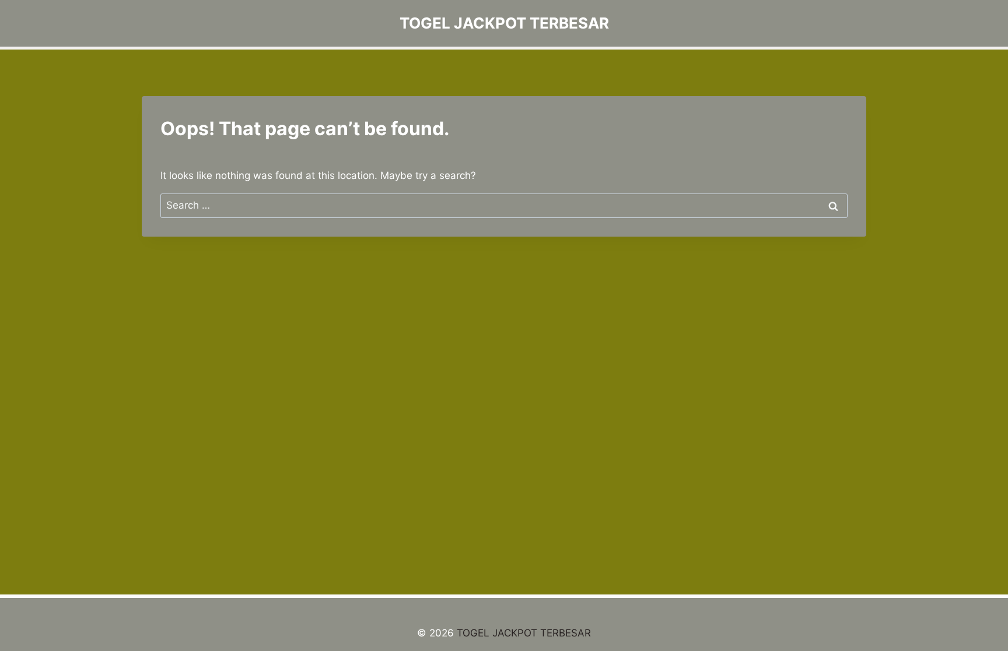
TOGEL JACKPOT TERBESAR (524, 633)
